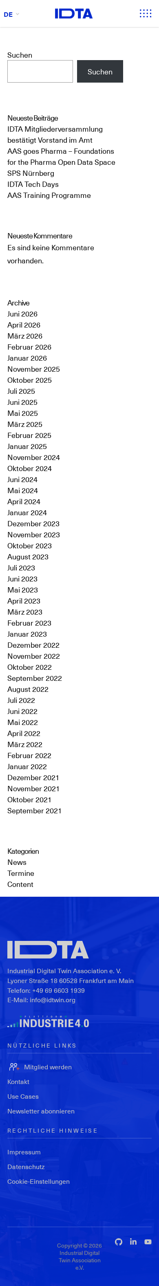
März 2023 (24, 611)
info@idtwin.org (52, 999)
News (16, 861)
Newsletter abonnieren (41, 1110)
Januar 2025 (27, 445)
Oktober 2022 (29, 666)
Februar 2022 (29, 755)
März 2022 (24, 744)
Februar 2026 (29, 346)
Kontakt (18, 1081)
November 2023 (33, 534)
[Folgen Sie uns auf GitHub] (118, 1242)
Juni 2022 (22, 710)
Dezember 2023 (33, 523)
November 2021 (33, 788)
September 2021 (34, 810)
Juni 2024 (22, 479)
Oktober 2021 (29, 799)
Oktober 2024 (29, 468)
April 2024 (23, 501)
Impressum (24, 1151)
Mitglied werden (48, 1066)
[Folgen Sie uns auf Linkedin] (133, 1242)
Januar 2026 (27, 357)
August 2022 (28, 688)
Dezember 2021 (33, 777)
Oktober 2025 (29, 379)
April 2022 (23, 732)
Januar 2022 (27, 766)
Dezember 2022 (33, 644)
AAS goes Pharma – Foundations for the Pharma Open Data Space (61, 156)
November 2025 (33, 368)
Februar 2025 (29, 434)
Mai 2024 (22, 490)
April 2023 (23, 600)
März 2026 (24, 335)
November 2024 (33, 456)
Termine (20, 872)
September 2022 (34, 677)
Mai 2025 (22, 412)
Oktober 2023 (29, 545)
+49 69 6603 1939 (58, 990)
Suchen (19, 54)
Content (20, 883)
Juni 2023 (22, 578)
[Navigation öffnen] (145, 13)
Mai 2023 (22, 589)
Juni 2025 (22, 401)
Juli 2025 (21, 390)
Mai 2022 (22, 721)
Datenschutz (26, 1166)
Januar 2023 (27, 633)
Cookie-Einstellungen (38, 1181)
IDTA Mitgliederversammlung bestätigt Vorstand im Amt (55, 134)
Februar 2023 (29, 622)
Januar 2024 (27, 512)
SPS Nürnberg (30, 172)
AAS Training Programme (49, 194)
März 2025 (24, 423)
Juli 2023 (21, 567)
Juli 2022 (21, 699)
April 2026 (23, 324)
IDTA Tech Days (33, 183)
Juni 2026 (22, 313)
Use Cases (23, 1096)
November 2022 (33, 655)
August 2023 (28, 556)
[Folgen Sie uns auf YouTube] (148, 1242)
